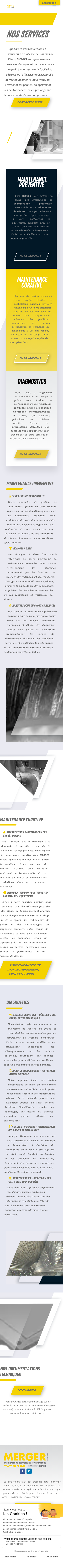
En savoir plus (30, 256)
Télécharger (27, 1390)
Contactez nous (30, 102)
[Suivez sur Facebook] (22, 1471)
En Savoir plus (30, 358)
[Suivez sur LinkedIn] (29, 1471)
